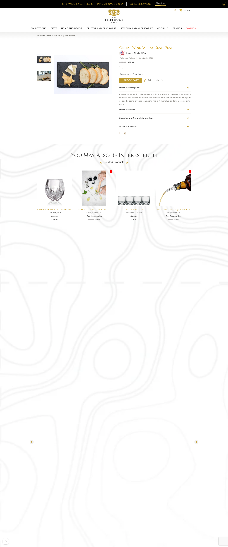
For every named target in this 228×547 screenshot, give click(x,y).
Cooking (162, 28)
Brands (177, 28)
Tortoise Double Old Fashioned (54, 209)
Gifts (54, 28)
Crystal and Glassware (102, 28)
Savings (191, 28)
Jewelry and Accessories (137, 28)
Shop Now (160, 3)
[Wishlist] (145, 80)
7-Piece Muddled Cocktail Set (94, 209)
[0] (180, 10)
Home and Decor (71, 28)
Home (40, 35)
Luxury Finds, (133, 53)
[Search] (175, 10)
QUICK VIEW (54, 200)
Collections (38, 28)
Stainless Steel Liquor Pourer (173, 209)
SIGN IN (187, 10)
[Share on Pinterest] (125, 133)
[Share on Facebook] (119, 133)
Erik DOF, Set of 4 (133, 209)
